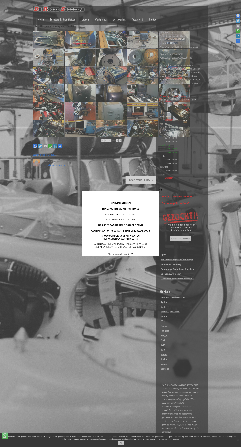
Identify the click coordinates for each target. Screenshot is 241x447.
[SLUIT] (160, 190)
